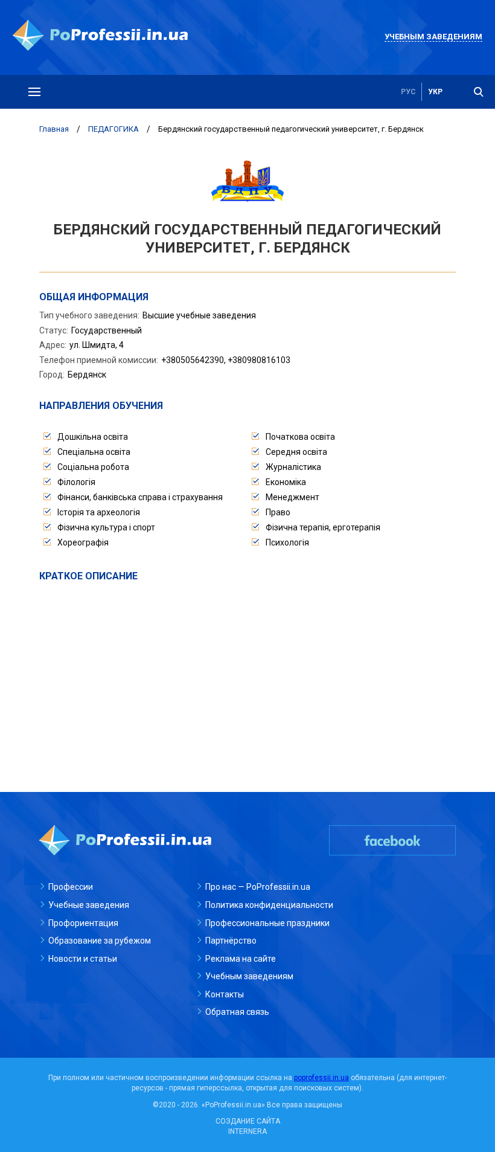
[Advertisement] (247, 673)
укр (435, 92)
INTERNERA (247, 1131)
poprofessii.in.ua (321, 1077)
